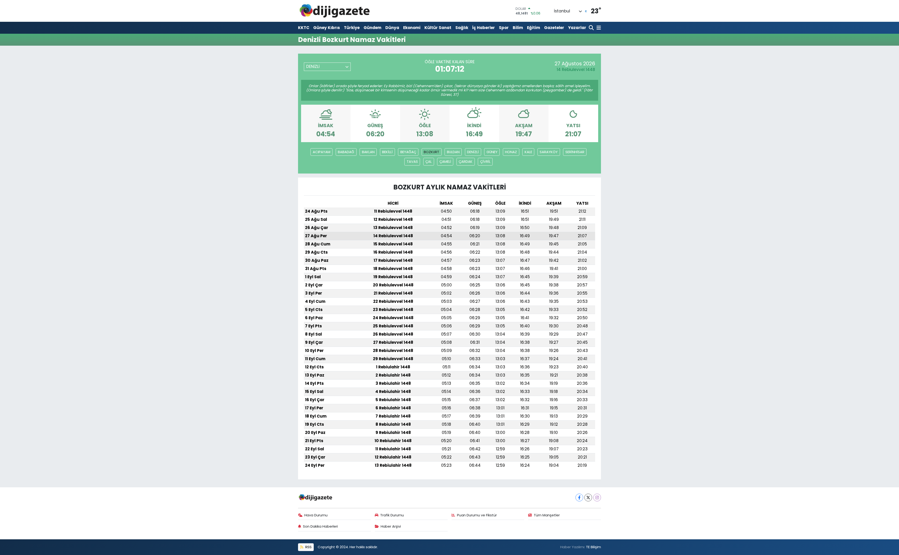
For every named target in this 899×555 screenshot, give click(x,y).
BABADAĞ (346, 151)
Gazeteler (554, 27)
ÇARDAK (465, 161)
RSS (308, 546)
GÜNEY (491, 151)
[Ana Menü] (598, 28)
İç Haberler (483, 27)
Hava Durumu (316, 515)
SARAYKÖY (549, 151)
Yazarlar (577, 27)
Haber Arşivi (391, 526)
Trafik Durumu (392, 515)
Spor (504, 27)
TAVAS (412, 161)
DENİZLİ (473, 151)
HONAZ (511, 151)
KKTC (303, 27)
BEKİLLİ (387, 151)
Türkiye (352, 27)
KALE (528, 151)
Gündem (372, 27)
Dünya (392, 27)
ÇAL (428, 161)
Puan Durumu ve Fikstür (477, 515)
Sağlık (461, 27)
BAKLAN (368, 151)
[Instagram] (597, 497)
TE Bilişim (593, 546)
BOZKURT (431, 151)
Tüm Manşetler (547, 515)
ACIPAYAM (321, 151)
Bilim (518, 27)
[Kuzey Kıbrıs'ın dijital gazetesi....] (335, 11)
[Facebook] (579, 497)
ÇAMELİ (445, 161)
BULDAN (453, 151)
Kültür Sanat (437, 27)
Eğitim (533, 27)
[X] (588, 497)
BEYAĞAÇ (408, 151)
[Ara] (592, 28)
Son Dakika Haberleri (320, 526)
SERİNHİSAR (574, 151)
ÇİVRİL (485, 161)
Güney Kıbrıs (326, 27)
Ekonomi (411, 27)
